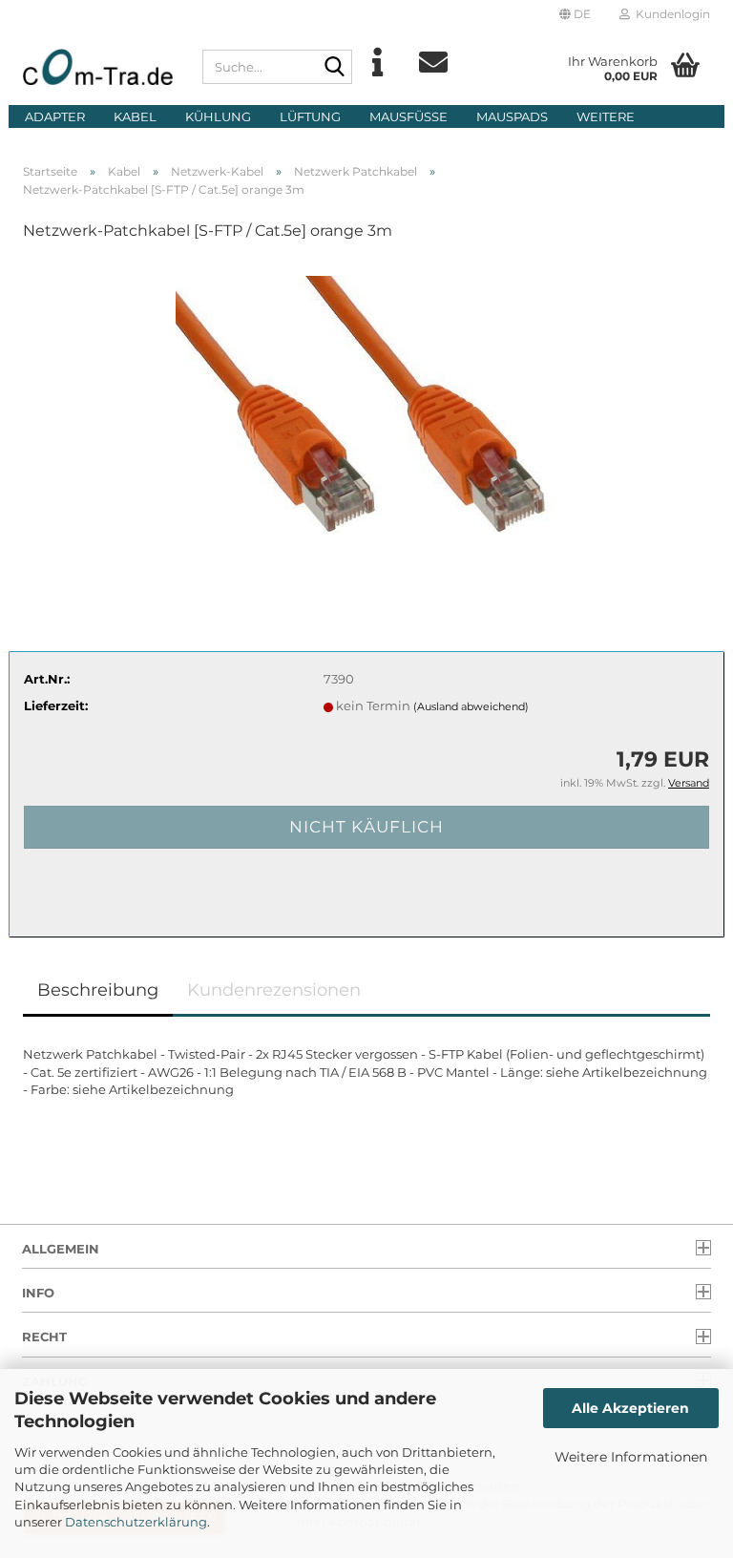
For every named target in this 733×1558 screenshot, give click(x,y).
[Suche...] (334, 68)
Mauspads (512, 116)
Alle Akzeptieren (630, 1408)
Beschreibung (97, 989)
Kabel (135, 116)
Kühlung (218, 116)
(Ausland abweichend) (471, 706)
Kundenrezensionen (274, 989)
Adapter (55, 116)
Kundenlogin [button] (670, 14)
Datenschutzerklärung (136, 1521)
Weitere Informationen (631, 1456)
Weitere (605, 116)
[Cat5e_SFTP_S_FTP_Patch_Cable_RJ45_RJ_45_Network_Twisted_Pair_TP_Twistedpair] (366, 401)
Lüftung (310, 116)
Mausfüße (408, 116)
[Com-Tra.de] (98, 67)
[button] (575, 14)
